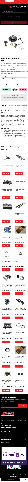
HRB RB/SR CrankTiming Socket (20, 381)
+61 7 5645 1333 (9, 3)
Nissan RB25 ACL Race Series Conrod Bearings (20, 357)
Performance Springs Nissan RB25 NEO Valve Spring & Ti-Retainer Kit (7, 382)
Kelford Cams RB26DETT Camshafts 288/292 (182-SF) (20, 213)
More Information (11, 105)
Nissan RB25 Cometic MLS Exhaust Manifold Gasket (19, 189)
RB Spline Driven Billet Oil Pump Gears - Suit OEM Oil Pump (20, 285)
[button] (12, 56)
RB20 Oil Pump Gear (19, 332)
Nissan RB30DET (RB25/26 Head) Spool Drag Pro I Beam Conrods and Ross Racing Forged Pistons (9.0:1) (7, 189)
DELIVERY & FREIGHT (22, 105)
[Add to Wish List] (21, 479)
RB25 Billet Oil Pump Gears (6, 357)
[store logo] (14, 7)
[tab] (4, 105)
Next (26, 58)
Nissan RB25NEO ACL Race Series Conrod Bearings (19, 237)
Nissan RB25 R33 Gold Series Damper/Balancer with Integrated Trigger (7, 310)
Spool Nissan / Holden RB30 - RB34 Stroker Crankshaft (19, 165)
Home (2, 27)
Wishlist (23, 7)
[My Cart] (25, 6)
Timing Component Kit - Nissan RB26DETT (7, 236)
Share (25, 480)
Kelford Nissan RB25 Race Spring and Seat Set (7, 164)
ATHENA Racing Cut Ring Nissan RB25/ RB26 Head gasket (20, 310)
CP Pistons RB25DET (6, 212)
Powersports (18, 1)
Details (4, 105)
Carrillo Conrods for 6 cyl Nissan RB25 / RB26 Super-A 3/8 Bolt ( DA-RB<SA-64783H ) (7, 285)
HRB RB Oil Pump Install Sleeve (20, 261)
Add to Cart (6, 173)
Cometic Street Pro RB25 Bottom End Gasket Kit (7, 261)
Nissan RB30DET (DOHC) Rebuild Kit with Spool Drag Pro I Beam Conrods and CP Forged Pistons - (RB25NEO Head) (7, 334)
